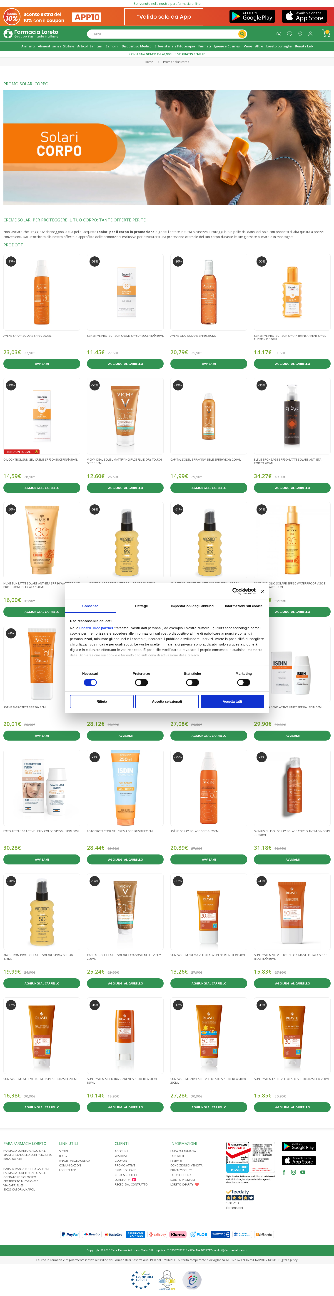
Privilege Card (126, 1170)
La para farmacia (183, 1151)
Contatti (177, 1156)
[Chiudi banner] (262, 591)
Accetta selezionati (167, 701)
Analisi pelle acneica (74, 1161)
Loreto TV (122, 1180)
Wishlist (121, 1156)
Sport (63, 1151)
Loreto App (67, 1170)
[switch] (141, 682)
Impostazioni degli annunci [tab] (192, 606)
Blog (63, 1156)
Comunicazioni (70, 1165)
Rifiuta (102, 701)
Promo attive (125, 1165)
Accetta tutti (232, 701)
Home (149, 62)
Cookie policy (180, 1175)
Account (121, 1151)
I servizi (176, 1161)
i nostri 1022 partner (96, 628)
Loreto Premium (182, 1180)
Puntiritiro (301, 32)
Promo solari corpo (176, 62)
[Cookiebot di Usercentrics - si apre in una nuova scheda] (236, 591)
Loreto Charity (181, 1184)
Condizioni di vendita (186, 1165)
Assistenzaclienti (291, 32)
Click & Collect (126, 1175)
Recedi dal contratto (131, 1184)
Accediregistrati (311, 32)
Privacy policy (181, 1170)
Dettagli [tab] (141, 606)
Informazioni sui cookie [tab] (243, 606)
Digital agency (288, 1260)
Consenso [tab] (90, 606)
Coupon (121, 1161)
